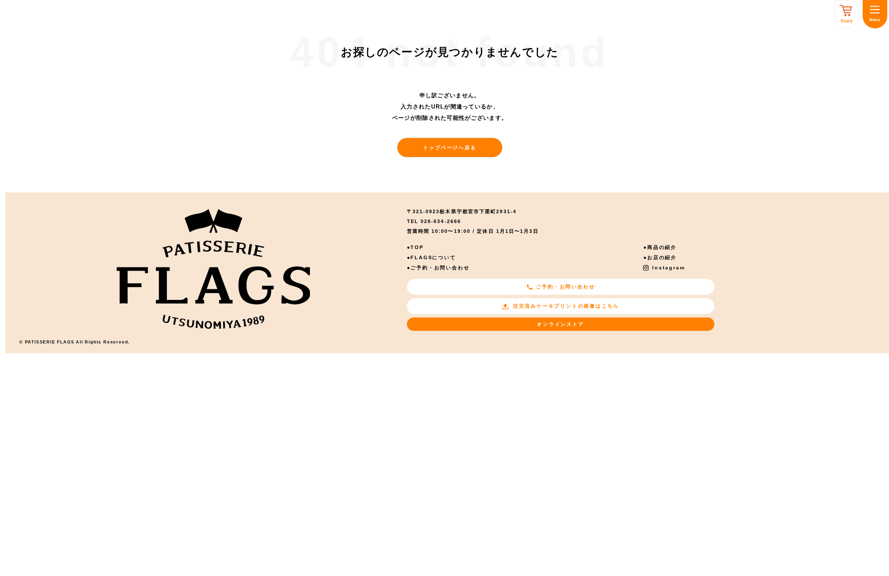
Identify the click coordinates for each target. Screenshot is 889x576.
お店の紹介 (662, 257)
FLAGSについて (433, 257)
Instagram (668, 267)
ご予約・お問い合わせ (439, 267)
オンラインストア (560, 324)
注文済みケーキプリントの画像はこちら (566, 306)
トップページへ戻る (449, 147)
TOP (416, 247)
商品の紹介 (662, 247)
